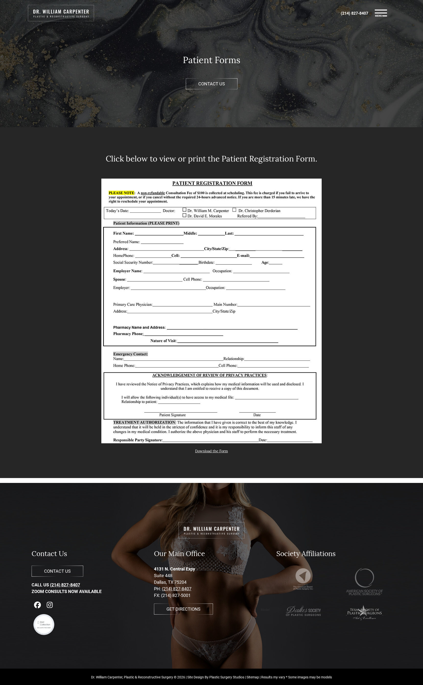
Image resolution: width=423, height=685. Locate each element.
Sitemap (253, 677)
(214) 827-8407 (65, 585)
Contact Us (211, 84)
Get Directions (183, 609)
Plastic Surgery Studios (226, 677)
